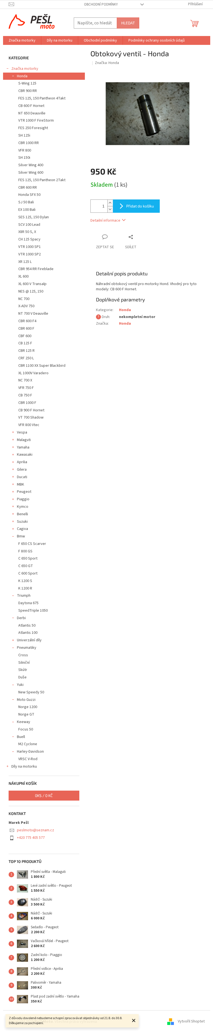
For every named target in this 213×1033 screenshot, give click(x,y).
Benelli (22, 514)
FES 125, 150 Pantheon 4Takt (41, 98)
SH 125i (24, 135)
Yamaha (23, 447)
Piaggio (23, 499)
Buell (21, 737)
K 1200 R (25, 588)
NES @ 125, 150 (30, 291)
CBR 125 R (26, 350)
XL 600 (23, 276)
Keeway (23, 722)
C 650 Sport (27, 558)
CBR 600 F (26, 328)
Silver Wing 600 (30, 172)
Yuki (20, 685)
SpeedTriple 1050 (33, 610)
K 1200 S (25, 581)
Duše (22, 677)
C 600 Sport (27, 573)
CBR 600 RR (27, 187)
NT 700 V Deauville (33, 313)
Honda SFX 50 (29, 195)
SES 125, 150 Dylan (33, 217)
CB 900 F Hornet (31, 410)
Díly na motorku (24, 766)
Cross (23, 655)
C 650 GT (25, 566)
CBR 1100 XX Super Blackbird (41, 365)
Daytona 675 (28, 603)
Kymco (22, 506)
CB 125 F (25, 343)
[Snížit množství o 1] (110, 209)
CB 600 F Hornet (31, 106)
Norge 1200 (27, 707)
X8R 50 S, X (27, 232)
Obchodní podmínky (101, 4)
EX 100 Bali (27, 209)
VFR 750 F (26, 388)
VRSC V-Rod (27, 759)
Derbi (21, 618)
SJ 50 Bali (26, 202)
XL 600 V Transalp (32, 284)
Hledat (128, 22)
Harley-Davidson (30, 751)
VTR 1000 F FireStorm (36, 120)
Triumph (24, 595)
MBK (20, 484)
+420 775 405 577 (31, 837)
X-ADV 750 (26, 306)
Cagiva (22, 529)
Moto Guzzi (26, 700)
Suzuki (22, 521)
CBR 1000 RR (28, 143)
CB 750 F (25, 395)
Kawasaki (24, 454)
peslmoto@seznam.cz (35, 830)
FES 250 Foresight (33, 128)
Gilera (22, 469)
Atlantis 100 (27, 632)
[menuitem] (22, 40)
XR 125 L (25, 262)
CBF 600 (24, 336)
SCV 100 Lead (29, 224)
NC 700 (23, 299)
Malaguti (24, 440)
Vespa (22, 432)
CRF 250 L (26, 358)
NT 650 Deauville (31, 113)
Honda (22, 76)
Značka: (107, 63)
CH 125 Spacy (29, 239)
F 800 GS (25, 551)
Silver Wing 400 (30, 165)
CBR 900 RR (27, 91)
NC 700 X (25, 380)
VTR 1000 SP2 (29, 254)
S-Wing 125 (27, 83)
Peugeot (24, 491)
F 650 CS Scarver (32, 544)
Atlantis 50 (27, 625)
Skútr (22, 670)
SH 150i (24, 157)
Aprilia (22, 462)
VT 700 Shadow (31, 417)
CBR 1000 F (27, 403)
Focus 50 (25, 729)
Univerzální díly (29, 640)
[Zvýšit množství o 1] (110, 203)
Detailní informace (105, 220)
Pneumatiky (26, 647)
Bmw (21, 536)
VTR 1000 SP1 (29, 247)
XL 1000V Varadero (33, 373)
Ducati (22, 477)
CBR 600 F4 (27, 321)
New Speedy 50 (31, 692)
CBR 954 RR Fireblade (36, 269)
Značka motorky (24, 68)
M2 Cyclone (27, 744)
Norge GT (26, 714)
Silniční (24, 662)
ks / (44, 795)
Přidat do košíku (140, 206)
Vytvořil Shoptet (191, 1021)
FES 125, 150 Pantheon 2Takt (41, 180)
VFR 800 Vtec (28, 425)
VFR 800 (24, 150)
